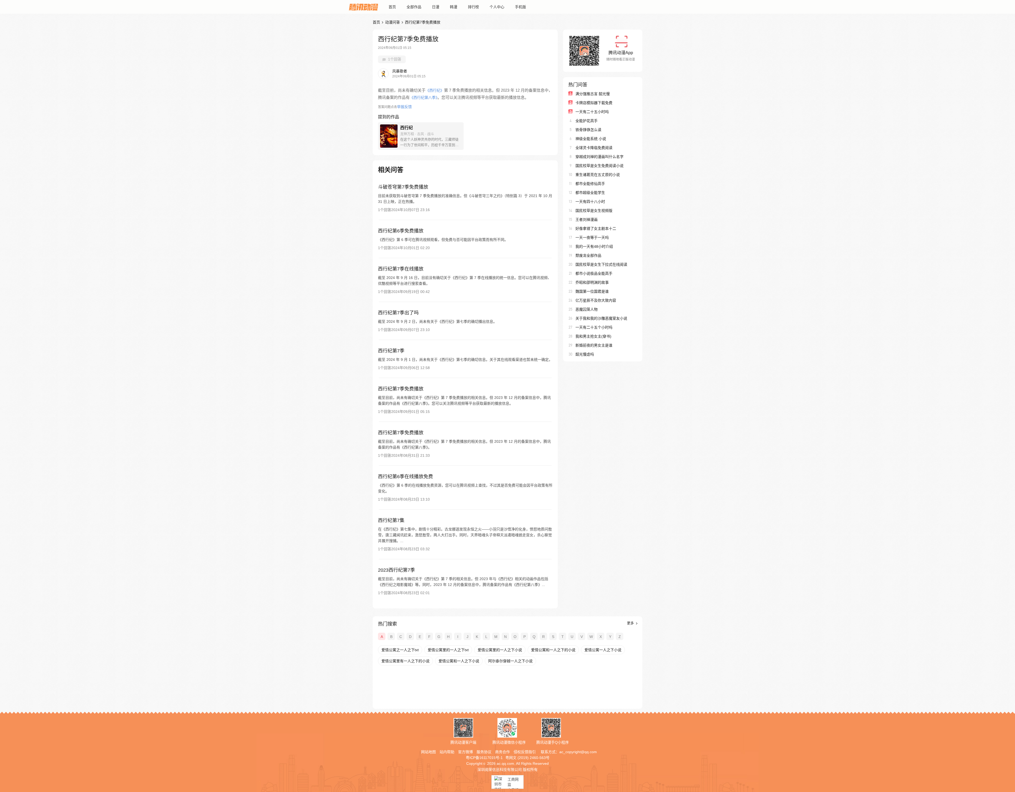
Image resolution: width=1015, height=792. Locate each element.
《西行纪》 (435, 90)
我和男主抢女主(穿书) (593, 336)
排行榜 (473, 7)
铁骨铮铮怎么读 (588, 130)
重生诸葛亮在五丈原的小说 (597, 175)
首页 (392, 7)
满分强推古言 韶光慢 (592, 94)
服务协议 (484, 752)
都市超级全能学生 (590, 192)
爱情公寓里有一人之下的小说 (405, 661)
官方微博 (465, 752)
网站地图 (428, 752)
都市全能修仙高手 (590, 183)
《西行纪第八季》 (423, 97)
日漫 (435, 7)
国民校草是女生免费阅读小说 (599, 166)
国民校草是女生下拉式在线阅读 (601, 264)
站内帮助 (447, 752)
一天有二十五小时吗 (592, 112)
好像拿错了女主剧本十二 (595, 228)
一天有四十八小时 (590, 201)
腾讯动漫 (363, 7)
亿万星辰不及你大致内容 (595, 300)
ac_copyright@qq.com (578, 752)
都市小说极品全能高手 (593, 273)
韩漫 (453, 7)
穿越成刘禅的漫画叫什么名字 (599, 157)
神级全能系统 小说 (590, 139)
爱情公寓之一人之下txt (400, 650)
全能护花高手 (586, 121)
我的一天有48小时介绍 (594, 246)
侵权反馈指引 (525, 752)
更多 (631, 623)
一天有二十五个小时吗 (593, 327)
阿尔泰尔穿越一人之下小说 (510, 661)
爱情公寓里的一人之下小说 (500, 650)
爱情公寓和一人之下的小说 (553, 650)
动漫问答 (392, 22)
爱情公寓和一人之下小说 (459, 661)
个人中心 (497, 7)
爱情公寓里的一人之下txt (448, 650)
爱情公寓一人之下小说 (602, 650)
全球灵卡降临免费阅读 (593, 148)
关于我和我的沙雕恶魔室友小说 (601, 318)
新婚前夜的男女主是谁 (593, 345)
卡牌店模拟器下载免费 (593, 103)
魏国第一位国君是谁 (592, 291)
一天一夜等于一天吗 (592, 237)
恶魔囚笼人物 (586, 309)
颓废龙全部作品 (588, 255)
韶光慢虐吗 (584, 354)
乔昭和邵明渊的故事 (592, 282)
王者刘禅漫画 (586, 219)
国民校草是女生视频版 (593, 210)
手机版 (520, 7)
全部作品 (414, 7)
